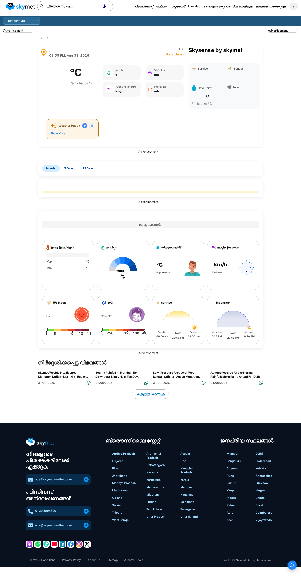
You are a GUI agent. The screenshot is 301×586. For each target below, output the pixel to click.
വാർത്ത (161, 6)
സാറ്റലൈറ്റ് (177, 6)
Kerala (184, 479)
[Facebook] (70, 544)
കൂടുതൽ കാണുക (150, 394)
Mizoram (152, 494)
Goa (183, 461)
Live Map (194, 6)
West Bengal (120, 520)
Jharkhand (119, 475)
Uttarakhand (189, 516)
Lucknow (262, 483)
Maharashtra (155, 487)
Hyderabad (263, 461)
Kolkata (261, 468)
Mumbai (232, 453)
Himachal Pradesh (187, 470)
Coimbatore (264, 512)
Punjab (151, 502)
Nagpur (261, 490)
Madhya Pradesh (124, 483)
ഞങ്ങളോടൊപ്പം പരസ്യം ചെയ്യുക (228, 6)
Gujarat (117, 461)
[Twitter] (87, 544)
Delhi (259, 453)
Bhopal (260, 497)
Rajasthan (187, 502)
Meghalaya (120, 490)
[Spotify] (37, 544)
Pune (230, 475)
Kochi (230, 520)
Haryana (152, 472)
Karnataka (153, 479)
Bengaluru (234, 461)
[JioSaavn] (46, 544)
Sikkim (117, 505)
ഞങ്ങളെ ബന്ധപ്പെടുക (271, 6)
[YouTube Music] (54, 544)
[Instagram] (79, 544)
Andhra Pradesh (123, 453)
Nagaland (187, 494)
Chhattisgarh (155, 465)
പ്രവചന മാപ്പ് (144, 6)
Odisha (117, 497)
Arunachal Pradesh (153, 455)
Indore (231, 497)
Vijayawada (264, 520)
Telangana (187, 509)
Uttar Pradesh (156, 516)
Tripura (117, 512)
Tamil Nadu (154, 509)
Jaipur (231, 483)
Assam (185, 453)
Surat (259, 505)
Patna (231, 505)
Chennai (232, 468)
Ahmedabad (264, 475)
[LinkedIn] (62, 544)
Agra (230, 512)
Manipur (186, 487)
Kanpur (232, 490)
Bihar (116, 468)
